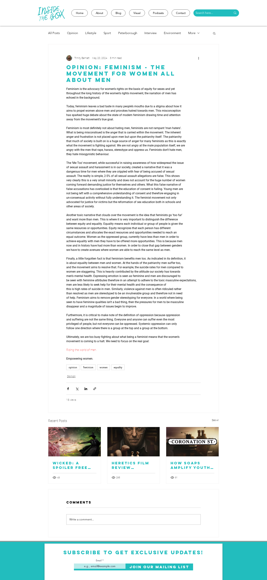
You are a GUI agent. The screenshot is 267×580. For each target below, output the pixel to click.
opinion (73, 367)
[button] (214, 33)
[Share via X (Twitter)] (77, 388)
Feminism (88, 367)
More (191, 33)
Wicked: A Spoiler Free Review (70, 465)
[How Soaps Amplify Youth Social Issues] (192, 441)
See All (215, 420)
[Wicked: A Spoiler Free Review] (74, 441)
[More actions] (198, 58)
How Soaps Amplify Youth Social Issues (190, 465)
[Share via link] (94, 388)
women (104, 367)
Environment (172, 33)
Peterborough (127, 33)
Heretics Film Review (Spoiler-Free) (132, 465)
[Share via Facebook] (68, 388)
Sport (107, 33)
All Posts (54, 33)
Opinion (72, 33)
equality (118, 367)
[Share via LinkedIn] (86, 388)
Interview (150, 33)
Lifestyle (90, 33)
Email (99, 560)
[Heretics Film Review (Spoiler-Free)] (133, 441)
